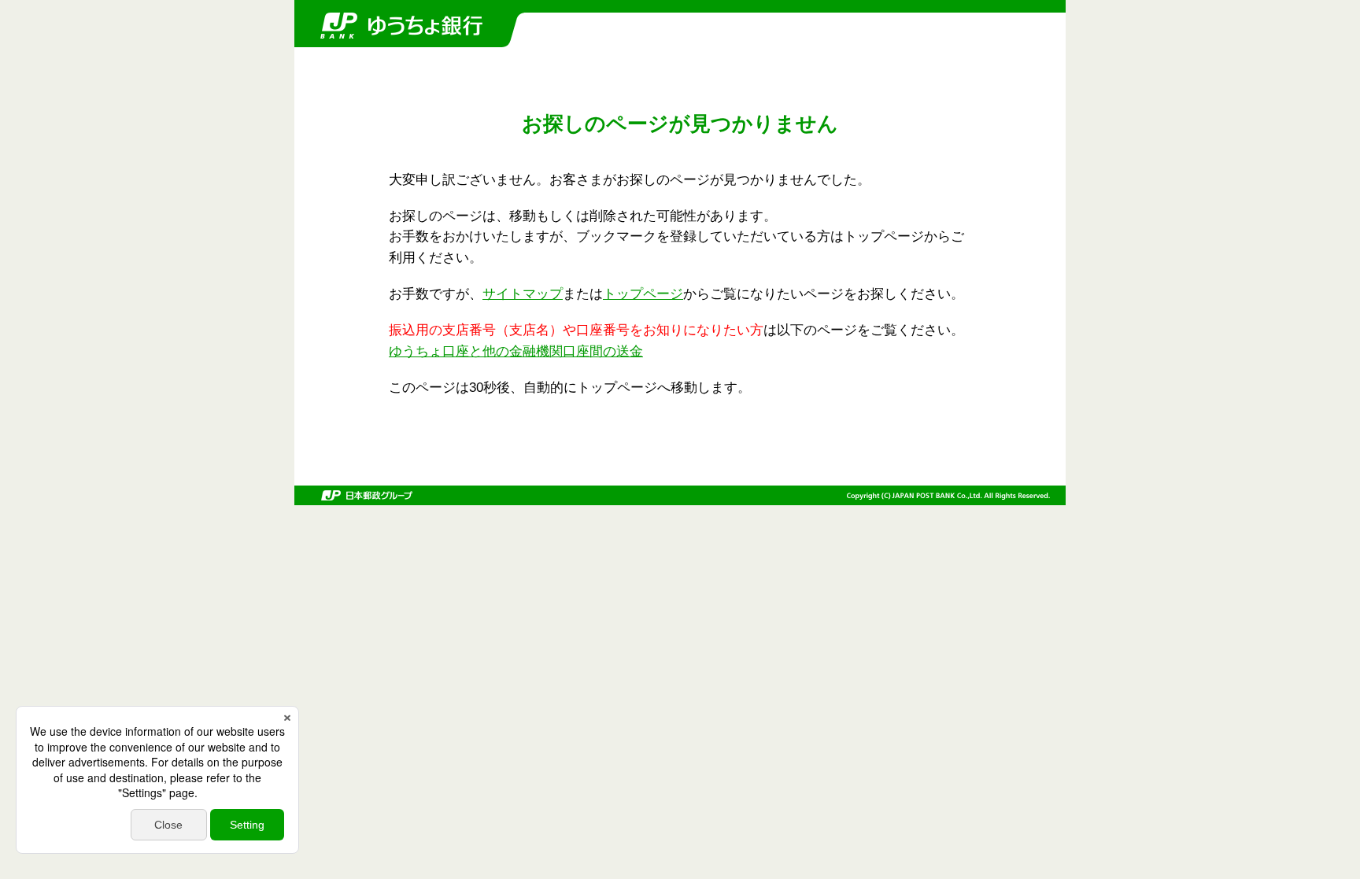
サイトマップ (522, 293)
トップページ (643, 293)
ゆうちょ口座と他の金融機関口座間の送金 (516, 351)
